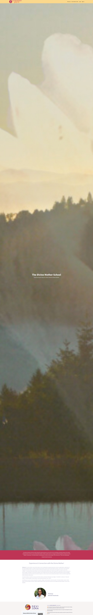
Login (80, 1)
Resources (69, 1)
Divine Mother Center (74, 1)
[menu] (75, 1)
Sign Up (83, 1)
